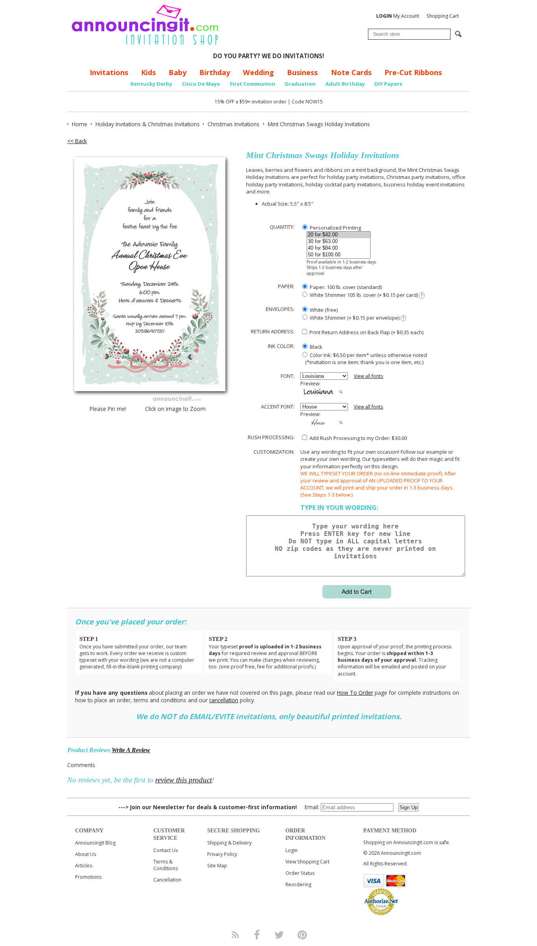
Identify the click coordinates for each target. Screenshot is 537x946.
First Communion (252, 83)
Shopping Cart (443, 16)
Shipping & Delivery (229, 842)
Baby (177, 72)
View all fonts (368, 376)
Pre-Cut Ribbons (413, 72)
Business (302, 72)
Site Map (217, 865)
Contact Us (165, 850)
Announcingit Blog (95, 842)
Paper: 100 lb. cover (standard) (345, 287)
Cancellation (167, 879)
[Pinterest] (302, 934)
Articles (83, 865)
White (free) (323, 309)
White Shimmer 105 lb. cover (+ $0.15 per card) (366, 294)
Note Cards (351, 72)
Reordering (298, 884)
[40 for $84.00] (338, 248)
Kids (148, 72)
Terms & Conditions (165, 865)
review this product (183, 780)
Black (315, 346)
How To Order (355, 692)
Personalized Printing (335, 227)
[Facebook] (257, 934)
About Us (85, 854)
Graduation (300, 83)
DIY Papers (388, 83)
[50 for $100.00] (338, 255)
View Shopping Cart (307, 861)
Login (291, 850)
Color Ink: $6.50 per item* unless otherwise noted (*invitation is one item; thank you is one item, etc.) (363, 359)
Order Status (299, 873)
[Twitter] (280, 934)
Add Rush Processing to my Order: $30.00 (357, 438)
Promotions (88, 877)
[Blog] (235, 934)
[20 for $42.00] (338, 235)
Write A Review (131, 750)
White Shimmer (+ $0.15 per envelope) (356, 317)
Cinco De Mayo (201, 83)
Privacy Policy (222, 854)
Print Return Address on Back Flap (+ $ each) (365, 332)
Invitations (109, 72)
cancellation (223, 700)
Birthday (214, 72)
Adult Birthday (345, 83)
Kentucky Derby (151, 83)
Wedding (258, 72)
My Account (397, 16)
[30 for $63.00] (338, 241)
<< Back (77, 141)
